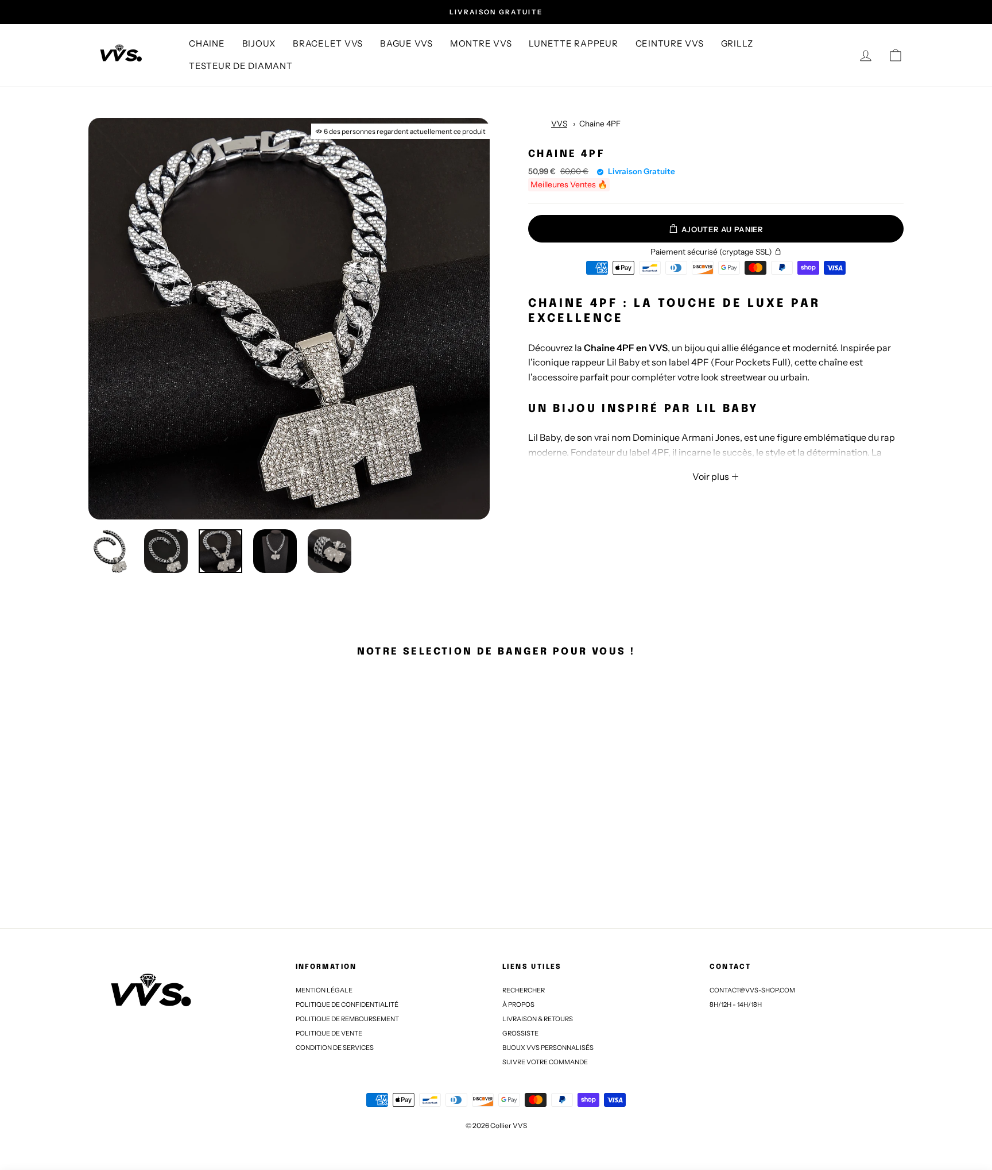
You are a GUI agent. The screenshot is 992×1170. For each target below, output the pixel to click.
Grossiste (520, 1033)
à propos (518, 1004)
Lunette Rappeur (573, 43)
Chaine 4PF (600, 123)
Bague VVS (406, 43)
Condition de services (335, 1048)
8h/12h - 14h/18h (736, 1004)
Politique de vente (329, 1033)
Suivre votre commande (545, 1062)
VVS (559, 123)
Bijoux (259, 43)
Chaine (207, 43)
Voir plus (711, 476)
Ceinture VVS (670, 43)
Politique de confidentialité (347, 1004)
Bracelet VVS (328, 43)
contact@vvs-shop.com (752, 990)
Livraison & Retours (537, 1019)
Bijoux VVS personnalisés (548, 1048)
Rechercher (523, 990)
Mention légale (324, 990)
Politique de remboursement (347, 1019)
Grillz (737, 43)
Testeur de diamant (241, 65)
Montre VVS (481, 43)
